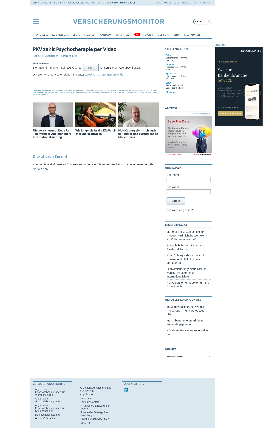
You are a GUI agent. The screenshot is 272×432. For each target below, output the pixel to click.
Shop (177, 34)
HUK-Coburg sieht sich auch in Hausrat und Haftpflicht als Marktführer (186, 259)
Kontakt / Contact (89, 402)
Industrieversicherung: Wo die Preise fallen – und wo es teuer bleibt (186, 310)
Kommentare (60, 34)
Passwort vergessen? (180, 210)
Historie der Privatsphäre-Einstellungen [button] (94, 414)
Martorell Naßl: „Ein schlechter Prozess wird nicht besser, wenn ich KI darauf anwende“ (187, 235)
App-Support (87, 394)
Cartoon (106, 34)
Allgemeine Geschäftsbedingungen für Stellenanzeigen (50, 408)
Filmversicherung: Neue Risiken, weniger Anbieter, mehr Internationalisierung (187, 272)
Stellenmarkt (127, 35)
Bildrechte (85, 423)
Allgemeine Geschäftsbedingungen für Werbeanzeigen (50, 392)
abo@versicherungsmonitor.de (104, 74)
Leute (76, 34)
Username (173, 174)
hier (35, 169)
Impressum (86, 398)
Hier (91, 67)
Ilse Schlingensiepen (46, 56)
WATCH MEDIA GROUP (124, 3)
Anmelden (206, 3)
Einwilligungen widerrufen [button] (94, 419)
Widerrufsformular (45, 418)
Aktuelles (41, 34)
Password (173, 187)
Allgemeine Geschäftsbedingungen (48, 400)
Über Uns (164, 34)
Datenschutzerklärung (47, 414)
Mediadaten (192, 34)
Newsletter (189, 3)
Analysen (90, 34)
